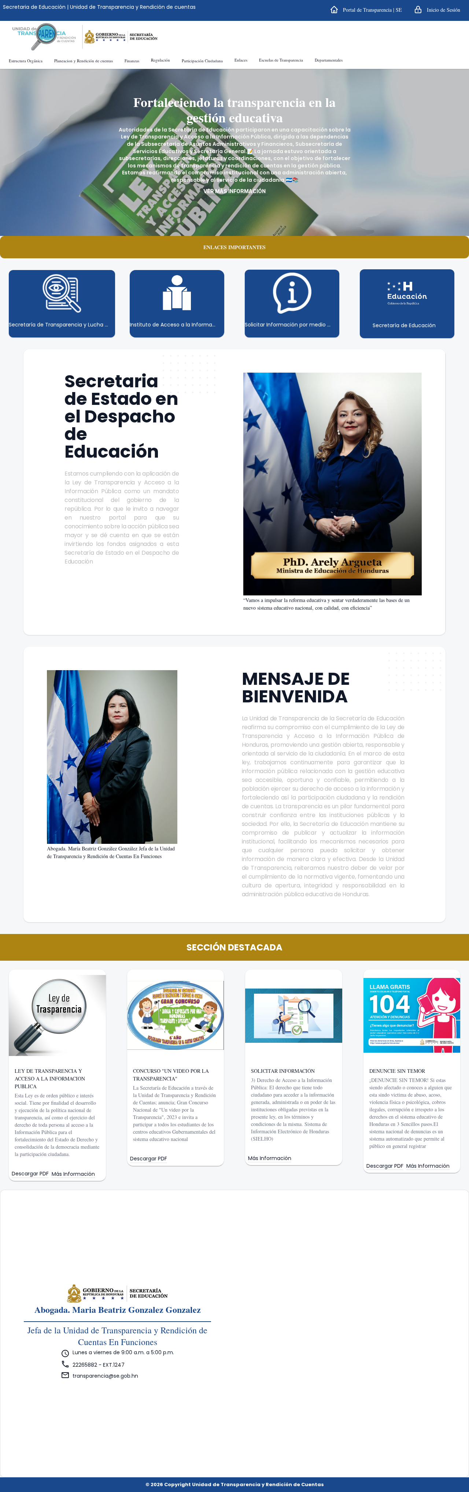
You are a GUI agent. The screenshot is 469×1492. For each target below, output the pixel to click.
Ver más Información (234, 191)
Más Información (73, 1174)
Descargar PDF (30, 1173)
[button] (366, 9)
